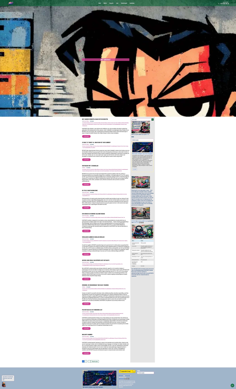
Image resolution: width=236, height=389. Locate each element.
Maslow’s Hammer (87, 334)
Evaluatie (109, 122)
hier (147, 134)
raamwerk (95, 124)
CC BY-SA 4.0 (136, 222)
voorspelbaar (93, 147)
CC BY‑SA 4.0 (121, 378)
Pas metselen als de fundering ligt (92, 310)
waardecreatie (119, 170)
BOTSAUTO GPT (88, 217)
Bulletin (105, 3)
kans (114, 122)
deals (103, 122)
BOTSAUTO (134, 221)
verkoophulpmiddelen (117, 124)
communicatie (88, 194)
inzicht (112, 122)
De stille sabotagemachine (90, 190)
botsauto (92, 122)
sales (122, 146)
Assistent (84, 121)
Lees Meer (134, 169)
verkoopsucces (84, 125)
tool (113, 124)
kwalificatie (120, 122)
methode (123, 122)
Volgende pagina (95, 361)
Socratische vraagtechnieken (107, 124)
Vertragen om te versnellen (90, 166)
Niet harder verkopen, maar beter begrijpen (95, 119)
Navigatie (111, 3)
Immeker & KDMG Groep (142, 221)
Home (100, 3)
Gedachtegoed (124, 3)
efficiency (105, 122)
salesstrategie (99, 124)
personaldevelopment (90, 124)
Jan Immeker (127, 375)
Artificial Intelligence (86, 122)
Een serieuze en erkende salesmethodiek (93, 214)
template (125, 240)
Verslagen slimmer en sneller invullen (93, 237)
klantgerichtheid (111, 169)
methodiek (126, 122)
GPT (117, 240)
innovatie (102, 217)
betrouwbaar (84, 169)
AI (82, 122)
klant (98, 313)
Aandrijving (132, 3)
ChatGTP (100, 240)
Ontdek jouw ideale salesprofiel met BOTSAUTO (95, 260)
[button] (86, 136)
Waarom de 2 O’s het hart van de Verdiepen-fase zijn (142, 151)
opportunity (84, 124)
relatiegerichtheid (89, 170)
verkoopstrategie (124, 124)
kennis (116, 122)
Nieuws (88, 121)
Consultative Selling (97, 122)
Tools (117, 3)
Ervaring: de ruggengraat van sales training (95, 285)
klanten (101, 313)
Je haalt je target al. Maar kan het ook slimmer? (96, 142)
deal (101, 122)
